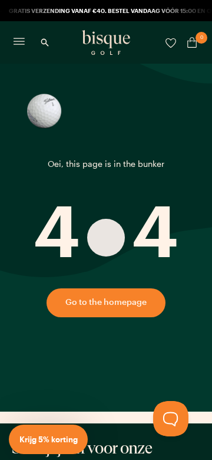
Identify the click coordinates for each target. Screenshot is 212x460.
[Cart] (189, 42)
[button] (48, 439)
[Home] (106, 42)
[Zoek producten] (45, 42)
